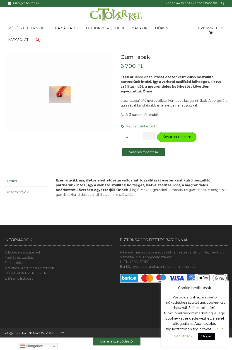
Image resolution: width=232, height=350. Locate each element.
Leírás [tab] (12, 181)
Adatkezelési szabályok (23, 252)
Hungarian (34, 346)
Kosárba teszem (176, 137)
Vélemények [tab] (18, 192)
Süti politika (14, 263)
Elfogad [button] (206, 336)
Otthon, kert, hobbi (105, 28)
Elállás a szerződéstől (116, 341)
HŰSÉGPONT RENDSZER (25, 273)
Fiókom (162, 28)
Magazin (139, 28)
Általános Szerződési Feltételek (29, 268)
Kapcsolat (18, 40)
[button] (38, 41)
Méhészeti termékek (28, 28)
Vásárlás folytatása (143, 152)
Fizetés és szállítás (19, 258)
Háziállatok (67, 28)
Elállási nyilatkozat (19, 278)
